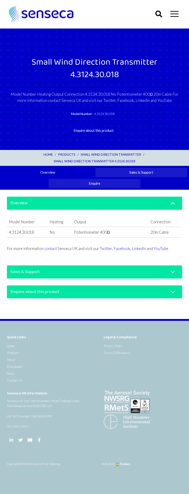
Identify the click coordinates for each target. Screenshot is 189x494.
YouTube (161, 248)
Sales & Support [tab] (141, 172)
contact (50, 248)
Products (13, 353)
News (11, 373)
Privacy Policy (113, 346)
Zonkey (124, 464)
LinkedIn (139, 248)
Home (11, 346)
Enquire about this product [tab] (94, 130)
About (11, 360)
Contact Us (15, 380)
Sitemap (55, 464)
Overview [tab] (47, 172)
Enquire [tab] (94, 183)
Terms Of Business (117, 353)
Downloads (14, 366)
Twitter (106, 248)
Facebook (122, 248)
